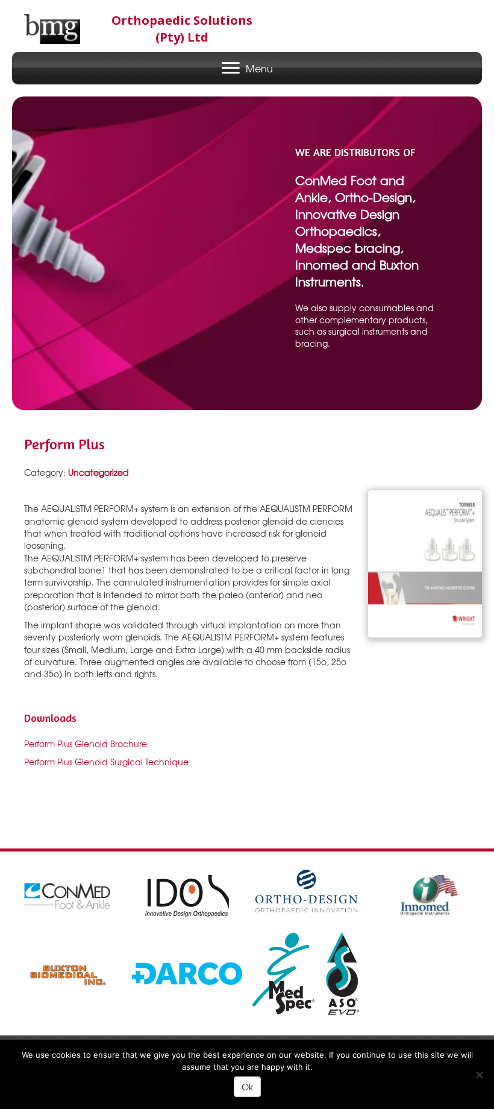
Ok (247, 1087)
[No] (479, 1075)
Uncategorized (98, 472)
